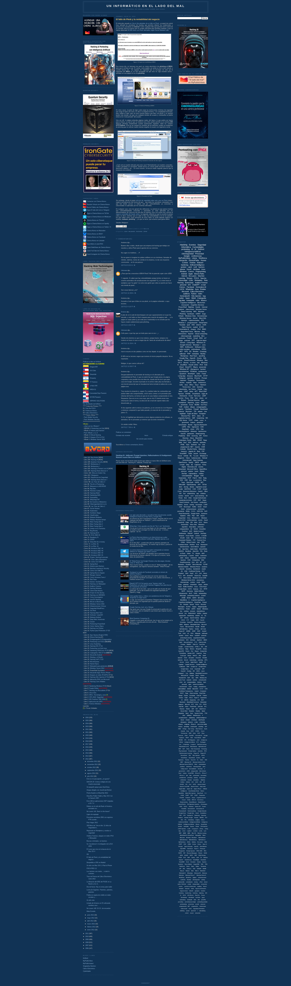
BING (204, 329)
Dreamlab (92, 374)
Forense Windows (95, 704)
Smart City (197, 575)
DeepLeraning (184, 802)
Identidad (196, 269)
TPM (206, 864)
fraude (198, 307)
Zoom (185, 657)
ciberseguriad (196, 879)
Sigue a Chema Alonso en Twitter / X (99, 227)
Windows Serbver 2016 (199, 762)
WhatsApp (189, 289)
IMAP (204, 737)
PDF (191, 398)
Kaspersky (193, 700)
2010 (87, 936)
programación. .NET (184, 906)
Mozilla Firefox (192, 449)
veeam (192, 913)
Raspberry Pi (94, 537)
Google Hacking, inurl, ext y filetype (141, 607)
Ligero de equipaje (93, 814)
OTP (195, 500)
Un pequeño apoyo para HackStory (98, 787)
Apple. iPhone (197, 788)
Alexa (192, 438)
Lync (205, 830)
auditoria (182, 766)
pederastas (196, 775)
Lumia (200, 830)
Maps (186, 649)
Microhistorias (94, 661)
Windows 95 (203, 677)
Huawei (196, 817)
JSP (206, 646)
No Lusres (200, 842)
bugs (204, 314)
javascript (202, 367)
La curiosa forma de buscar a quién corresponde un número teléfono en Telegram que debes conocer (149, 550)
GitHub (186, 456)
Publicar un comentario (123, 432)
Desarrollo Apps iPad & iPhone (100, 673)
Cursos (185, 263)
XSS (193, 325)
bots (196, 398)
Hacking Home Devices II (99, 471)
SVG (184, 857)
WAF (203, 553)
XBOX (197, 462)
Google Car (194, 666)
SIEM (181, 855)
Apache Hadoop (194, 617)
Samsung (190, 591)
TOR (180, 407)
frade (192, 888)
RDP (199, 500)
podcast (187, 340)
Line (180, 744)
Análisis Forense (95, 586)
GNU (186, 573)
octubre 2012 (91, 767)
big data (182, 300)
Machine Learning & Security (99, 568)
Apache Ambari (202, 784)
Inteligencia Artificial (193, 252)
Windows (183, 271)
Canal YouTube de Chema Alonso (98, 251)
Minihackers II (95, 464)
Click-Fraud (203, 587)
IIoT (206, 817)
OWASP (190, 533)
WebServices (197, 715)
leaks (188, 538)
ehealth (182, 538)
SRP (195, 855)
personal (183, 285)
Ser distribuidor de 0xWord (91, 404)
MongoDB (198, 649)
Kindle (197, 826)
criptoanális (181, 882)
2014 (87, 753)
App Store (185, 549)
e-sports (191, 555)
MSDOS (181, 551)
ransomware (182, 425)
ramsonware (203, 906)
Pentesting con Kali (97, 428)
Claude (200, 389)
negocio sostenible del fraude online (128, 214)
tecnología (199, 504)
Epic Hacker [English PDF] (99, 635)
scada (181, 489)
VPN (197, 429)
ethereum (194, 431)
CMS (189, 560)
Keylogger (203, 742)
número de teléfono (198, 684)
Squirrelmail (192, 757)
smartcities (193, 584)
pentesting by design (190, 901)
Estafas (203, 289)
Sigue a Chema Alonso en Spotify (98, 224)
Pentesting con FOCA (97, 641)
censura (192, 611)
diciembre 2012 (92, 761)
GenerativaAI (182, 811)
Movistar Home (201, 309)
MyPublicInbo (202, 837)
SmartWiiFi (181, 862)
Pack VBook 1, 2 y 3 (91, 433)
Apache (190, 334)
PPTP (205, 589)
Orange (192, 675)
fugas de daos (184, 890)
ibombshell (196, 569)
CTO (195, 642)
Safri (197, 857)
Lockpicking (186, 744)
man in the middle (202, 724)
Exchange (192, 695)
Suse (191, 713)
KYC (197, 742)
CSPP (199, 489)
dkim (180, 487)
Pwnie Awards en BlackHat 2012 (97, 793)
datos (199, 416)
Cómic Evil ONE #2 (97, 562)
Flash (186, 735)
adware (200, 411)
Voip (202, 429)
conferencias (196, 256)
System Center (199, 713)
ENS (202, 476)
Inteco (202, 819)
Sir (201, 857)
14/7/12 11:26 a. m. (129, 343)
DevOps (184, 473)
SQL (193, 677)
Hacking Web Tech (96, 613)
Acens (187, 662)
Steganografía (202, 607)
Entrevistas (189, 283)
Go (181, 604)
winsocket (197, 913)
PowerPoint (193, 706)
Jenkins (180, 826)
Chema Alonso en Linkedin (95, 240)
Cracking (203, 351)
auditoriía (183, 879)
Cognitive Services (197, 305)
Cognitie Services (201, 797)
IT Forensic (93, 382)
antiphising (192, 717)
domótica (189, 569)
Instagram (202, 413)
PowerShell (183, 307)
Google (187, 256)
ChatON (182, 797)
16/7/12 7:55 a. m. (128, 427)
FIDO (180, 806)
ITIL (185, 819)
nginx (189, 684)
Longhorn (193, 744)
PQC (193, 515)
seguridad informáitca (199, 637)
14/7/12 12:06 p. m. (129, 366)
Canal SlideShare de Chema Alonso (98, 247)
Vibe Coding (187, 578)
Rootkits (188, 564)
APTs (205, 660)
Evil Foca (204, 405)
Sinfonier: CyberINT (96, 615)
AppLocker (203, 786)
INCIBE (181, 740)
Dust (185, 442)
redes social (184, 908)
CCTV (201, 688)
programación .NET (187, 447)
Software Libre (200, 347)
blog (203, 331)
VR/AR (199, 440)
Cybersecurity (196, 458)
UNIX (184, 633)
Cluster (92, 622)
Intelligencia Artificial (188, 824)
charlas (192, 263)
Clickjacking (196, 560)
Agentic (180, 409)
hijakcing (201, 893)
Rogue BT (203, 753)
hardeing (181, 893)
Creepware (203, 691)
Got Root (93, 610)
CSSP (196, 795)
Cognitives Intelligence (186, 602)
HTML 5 (197, 646)
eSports (180, 724)
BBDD (205, 640)
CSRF (205, 504)
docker (182, 382)
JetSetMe (186, 826)
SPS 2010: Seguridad (96, 697)
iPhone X (182, 775)
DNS (201, 338)
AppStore (199, 640)
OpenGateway (191, 484)
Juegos (193, 329)
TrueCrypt (183, 655)
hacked (203, 369)
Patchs (187, 651)
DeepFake (197, 602)
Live (187, 673)
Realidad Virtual (183, 544)
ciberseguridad (188, 254)
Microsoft (185, 291)
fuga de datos (201, 340)
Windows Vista (190, 316)
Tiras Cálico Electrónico (99, 559)
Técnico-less (186, 387)
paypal (205, 613)
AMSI (179, 728)
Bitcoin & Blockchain (97, 602)
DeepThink (202, 693)
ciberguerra (194, 369)
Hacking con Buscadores (97, 690)
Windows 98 (197, 873)
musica (180, 726)
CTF (188, 620)
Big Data (93, 488)
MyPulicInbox (182, 842)
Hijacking (191, 402)
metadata (195, 354)
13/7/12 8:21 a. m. (128, 265)
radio (181, 385)
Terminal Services (194, 400)
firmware (181, 888)
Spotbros (180, 864)
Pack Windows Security (92, 419)
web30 (197, 615)
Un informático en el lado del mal (146, 6)
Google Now (190, 813)
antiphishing (191, 493)
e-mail (203, 285)
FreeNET (191, 735)
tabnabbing (202, 910)
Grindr (197, 813)
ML (191, 456)
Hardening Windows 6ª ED (98, 686)
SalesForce (202, 708)
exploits (189, 382)
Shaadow (191, 711)
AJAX (196, 782)
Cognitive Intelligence (188, 302)
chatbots (203, 493)
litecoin (186, 660)
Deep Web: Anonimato (97, 619)
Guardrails (197, 669)
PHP (188, 354)
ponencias (191, 904)
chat (203, 444)
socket (187, 910)
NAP (180, 748)
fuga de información (200, 425)
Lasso (203, 671)
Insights (198, 819)
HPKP (187, 737)
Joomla (200, 467)
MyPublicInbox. (193, 839)
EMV (188, 666)
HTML (182, 444)
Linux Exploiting (95, 644)
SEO (188, 436)
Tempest (181, 536)
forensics (184, 451)
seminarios (181, 640)
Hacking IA (94, 460)
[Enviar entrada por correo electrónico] (149, 228)
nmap (180, 584)
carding (186, 611)
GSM (203, 447)
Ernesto (123, 312)
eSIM (188, 771)
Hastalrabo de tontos (185, 500)
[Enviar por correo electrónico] (117, 226)
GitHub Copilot (191, 542)
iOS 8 (184, 895)
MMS (189, 833)
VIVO (192, 633)
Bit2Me (197, 405)
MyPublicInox (202, 839)
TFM (205, 713)
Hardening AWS (95, 495)
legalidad (183, 413)
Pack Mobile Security (91, 417)
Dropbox (181, 573)
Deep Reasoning (184, 513)
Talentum (203, 385)
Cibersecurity (202, 642)
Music (205, 573)
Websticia (201, 524)
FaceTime (202, 644)
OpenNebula (203, 846)
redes (200, 294)
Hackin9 (183, 671)
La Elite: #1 (95, 544)
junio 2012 (90, 915)
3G (192, 465)
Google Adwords (202, 811)
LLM (195, 267)
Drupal (204, 602)
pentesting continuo (193, 595)
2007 (87, 945)
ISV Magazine (191, 740)
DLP (203, 571)
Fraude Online (93, 688)
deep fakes (192, 527)
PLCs (180, 575)
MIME (184, 833)
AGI (193, 782)
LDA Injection (204, 826)
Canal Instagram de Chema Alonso (98, 254)
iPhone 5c (198, 773)
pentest (183, 267)
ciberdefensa (201, 611)
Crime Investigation (96, 597)
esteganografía (201, 407)
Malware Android (95, 617)
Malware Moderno (96, 517)
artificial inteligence (201, 717)
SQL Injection (196, 296)
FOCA (196, 278)
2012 (87, 759)
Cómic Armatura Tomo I (98, 577)
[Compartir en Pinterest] (125, 226)
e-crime (193, 362)
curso (201, 420)
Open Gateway (198, 460)
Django (180, 695)
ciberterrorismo (184, 547)
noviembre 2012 (92, 764)
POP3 (204, 704)
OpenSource (183, 462)
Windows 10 (201, 342)
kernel (186, 504)
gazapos (197, 890)
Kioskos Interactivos (199, 622)
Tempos (189, 278)
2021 (87, 732)
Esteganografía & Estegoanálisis (101, 639)
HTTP (205, 376)
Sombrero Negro (95, 513)
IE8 (194, 671)
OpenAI (192, 358)
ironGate (198, 897)
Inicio (146, 435)
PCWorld (193, 371)
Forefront (185, 531)
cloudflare (183, 365)
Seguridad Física (187, 331)
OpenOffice (203, 469)
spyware (203, 547)
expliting (199, 886)
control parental (192, 520)
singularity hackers (184, 418)
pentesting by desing (186, 637)
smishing (182, 910)
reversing (195, 436)
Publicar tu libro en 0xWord (92, 362)
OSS (185, 844)
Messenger (187, 507)
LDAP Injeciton (182, 828)
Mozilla (203, 626)
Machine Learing (202, 833)
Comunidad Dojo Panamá (97, 393)
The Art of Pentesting (97, 484)
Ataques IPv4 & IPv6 (97, 437)
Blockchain (201, 302)
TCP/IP (205, 564)
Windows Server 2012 (97, 668)
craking (203, 879)
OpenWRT (183, 848)
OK (88, 854)
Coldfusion (182, 666)
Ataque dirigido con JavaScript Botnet (99, 790)
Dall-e (194, 733)
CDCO (183, 620)
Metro (204, 835)
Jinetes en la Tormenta (97, 528)
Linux (203, 269)
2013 (87, 756)
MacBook (188, 551)
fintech (205, 886)
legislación (195, 427)
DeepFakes (203, 323)
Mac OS (194, 833)
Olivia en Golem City (98, 473)
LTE (198, 700)
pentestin (203, 635)
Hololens (180, 817)
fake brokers (202, 771)
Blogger (196, 476)
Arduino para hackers (97, 430)
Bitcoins (197, 331)
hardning (195, 893)
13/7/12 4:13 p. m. (128, 306)
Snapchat (199, 653)
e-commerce (197, 480)
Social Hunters (95, 508)
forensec (187, 888)
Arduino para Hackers (97, 566)
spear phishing (199, 496)
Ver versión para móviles (144, 439)
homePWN (191, 773)
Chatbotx (187, 797)
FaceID (202, 620)
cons (204, 345)
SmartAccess (188, 859)
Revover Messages (192, 853)
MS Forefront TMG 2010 (97, 699)
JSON (198, 671)
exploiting (196, 336)
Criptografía (201, 298)
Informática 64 (192, 467)
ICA (201, 589)
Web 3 (197, 870)
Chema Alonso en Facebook (96, 237)
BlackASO (195, 688)
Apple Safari (194, 549)
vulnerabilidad (182, 688)
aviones (195, 680)
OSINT (92, 539)
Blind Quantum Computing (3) (139, 618)
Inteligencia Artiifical (189, 742)
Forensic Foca (201, 540)
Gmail (195, 338)
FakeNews (188, 409)
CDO (202, 427)
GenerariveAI (191, 808)
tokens (198, 325)
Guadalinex (203, 813)
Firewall (196, 409)
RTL (205, 706)
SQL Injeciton (196, 755)
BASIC (189, 598)
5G (205, 615)
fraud (180, 773)
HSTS (190, 589)
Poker (186, 706)
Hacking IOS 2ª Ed (96, 646)
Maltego (192, 673)
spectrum (193, 910)
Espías (186, 695)
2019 (87, 738)
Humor (203, 260)
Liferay (201, 828)
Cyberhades (87, 971)
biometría (200, 387)
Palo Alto (181, 706)
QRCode (200, 706)
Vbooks (197, 553)
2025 (87, 720)
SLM (197, 544)
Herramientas (202, 316)
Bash (180, 642)
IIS (190, 351)
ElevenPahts (203, 549)
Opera (205, 522)
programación (192, 323)
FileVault (191, 806)
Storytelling (93, 497)
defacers (190, 722)
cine (205, 411)
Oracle (199, 358)
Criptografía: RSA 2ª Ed (98, 653)
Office (191, 385)
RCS (205, 751)
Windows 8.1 (196, 518)
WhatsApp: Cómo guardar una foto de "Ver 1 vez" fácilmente (150, 526)
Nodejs (205, 649)
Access (182, 662)
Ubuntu (185, 362)
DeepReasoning (185, 562)
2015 (87, 750)
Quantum (182, 373)
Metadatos (198, 280)
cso (185, 613)
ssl (206, 398)
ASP (181, 617)
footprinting (200, 418)
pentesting (185, 249)
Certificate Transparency (186, 691)
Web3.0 (195, 655)
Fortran (204, 806)
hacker (196, 453)
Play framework (183, 751)
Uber (183, 715)
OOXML (188, 394)
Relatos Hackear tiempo (98, 519)
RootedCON (182, 677)
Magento (186, 624)
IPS (185, 740)
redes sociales (184, 349)
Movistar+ (189, 411)
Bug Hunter (94, 457)
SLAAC (188, 607)
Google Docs (182, 813)
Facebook (190, 287)
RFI (184, 575)
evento (200, 520)
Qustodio (200, 751)
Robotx (200, 853)
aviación (189, 680)
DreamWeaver (193, 802)
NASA (188, 842)
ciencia (180, 613)
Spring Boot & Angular (97, 573)
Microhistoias (193, 746)
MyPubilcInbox (184, 629)
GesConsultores (192, 811)
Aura (197, 289)
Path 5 (195, 478)
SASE (205, 853)
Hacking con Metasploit (97, 584)
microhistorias (184, 371)
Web (192, 870)
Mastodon (181, 564)
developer (191, 373)
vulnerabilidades (187, 476)
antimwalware (202, 764)
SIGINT (186, 855)
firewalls (204, 657)
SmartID (204, 575)
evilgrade (186, 724)
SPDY (191, 855)
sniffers (201, 473)
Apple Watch (194, 662)
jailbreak (183, 354)
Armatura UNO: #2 (97, 553)
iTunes (203, 895)
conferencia (202, 371)
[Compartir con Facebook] (123, 226)
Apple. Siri (189, 788)
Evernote (180, 735)
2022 (87, 729)
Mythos (191, 629)
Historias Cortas (95, 491)
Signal (203, 711)
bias (190, 480)
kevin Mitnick (195, 547)
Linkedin (183, 449)
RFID (202, 542)
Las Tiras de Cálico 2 (98, 506)
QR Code (203, 629)
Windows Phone (195, 567)
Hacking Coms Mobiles (97, 681)
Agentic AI (192, 451)
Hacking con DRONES (97, 595)
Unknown (124, 270)
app (197, 493)
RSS (189, 442)
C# (205, 662)
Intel (198, 542)
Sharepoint (204, 544)
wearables (196, 779)
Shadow (198, 711)
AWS (181, 558)
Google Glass (185, 669)
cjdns (204, 766)
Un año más (91, 900)
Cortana (183, 644)
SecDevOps (184, 524)
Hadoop (195, 589)
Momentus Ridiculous (189, 491)
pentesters (190, 433)
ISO (182, 819)
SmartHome (196, 394)
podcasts (182, 338)
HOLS (191, 697)
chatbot (186, 407)
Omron (199, 844)
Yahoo (188, 458)
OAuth (200, 507)
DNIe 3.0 (195, 644)
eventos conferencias (190, 886)
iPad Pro (197, 895)
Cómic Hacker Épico (97, 626)
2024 (87, 723)
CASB (182, 795)
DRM (190, 733)
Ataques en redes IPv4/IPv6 (99, 675)
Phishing (139, 231)
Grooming (183, 622)
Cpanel (196, 691)
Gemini (182, 342)
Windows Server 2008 (199, 578)
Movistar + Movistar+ (191, 837)
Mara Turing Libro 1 (96, 526)
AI (192, 249)
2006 (87, 948)
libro (202, 336)
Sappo (194, 607)
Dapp (186, 693)
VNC (206, 759)
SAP (193, 708)
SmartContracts (189, 360)
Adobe (187, 558)
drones (192, 487)
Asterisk (183, 731)
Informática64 (187, 460)
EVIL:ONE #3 (95, 535)
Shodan (195, 351)
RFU (205, 850)
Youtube (182, 325)
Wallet (199, 609)
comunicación (202, 680)
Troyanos (191, 380)
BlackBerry (183, 600)
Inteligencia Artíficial (195, 822)
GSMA (183, 542)
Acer (190, 784)
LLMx (188, 828)
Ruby (205, 478)
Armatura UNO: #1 (97, 555)
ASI (186, 784)
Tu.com (195, 456)
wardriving (190, 615)
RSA (200, 478)
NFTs (194, 416)
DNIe (190, 498)
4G (182, 571)
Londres (195, 830)
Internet (184, 276)
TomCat (187, 759)
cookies (192, 582)
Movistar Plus (185, 416)
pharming (189, 777)
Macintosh (182, 702)
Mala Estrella (91, 911)
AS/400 (182, 784)
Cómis (188, 799)
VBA (194, 868)
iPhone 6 (193, 724)
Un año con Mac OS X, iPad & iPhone (99, 865)
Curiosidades (198, 247)
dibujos (192, 407)
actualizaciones (183, 717)
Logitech (189, 830)
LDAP (186, 391)
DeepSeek (185, 429)
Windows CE (188, 762)
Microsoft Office (192, 469)
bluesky (189, 879)
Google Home (195, 513)
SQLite (202, 515)
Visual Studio (190, 536)
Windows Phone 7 (190, 875)
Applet (201, 662)
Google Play (183, 358)
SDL (190, 755)
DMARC (189, 644)
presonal (203, 904)
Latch (190, 267)
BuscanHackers (188, 642)
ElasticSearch (201, 802)
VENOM (199, 868)
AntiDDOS (194, 558)
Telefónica (203, 258)
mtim (195, 899)
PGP (189, 478)
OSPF (180, 844)
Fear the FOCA (90, 408)
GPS (186, 351)
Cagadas (180, 664)
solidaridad (183, 779)
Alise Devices (199, 728)
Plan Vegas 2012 (92, 822)
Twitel (190, 453)
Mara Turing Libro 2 (96, 524)
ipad (188, 325)
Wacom (182, 870)
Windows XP (184, 369)
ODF (193, 418)
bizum (182, 720)
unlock (186, 913)
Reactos (182, 708)
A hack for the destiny (97, 593)
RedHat (192, 544)
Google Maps (182, 589)
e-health (204, 536)
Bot (192, 538)
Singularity (181, 713)
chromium (194, 720)
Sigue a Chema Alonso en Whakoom (99, 217)
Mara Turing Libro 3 (96, 522)
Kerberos (181, 649)
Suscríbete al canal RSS (95, 244)
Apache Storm (194, 786)
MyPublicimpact (88, 963)
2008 (87, 942)
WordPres (188, 877)
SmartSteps (184, 757)
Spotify (191, 462)
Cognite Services (189, 664)
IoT (205, 338)
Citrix (198, 373)
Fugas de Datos (192, 413)
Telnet (187, 866)
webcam (195, 442)
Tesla (179, 633)
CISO (194, 489)
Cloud (181, 367)
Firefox (189, 338)
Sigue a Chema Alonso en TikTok (98, 213)
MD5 (180, 833)
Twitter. (197, 866)
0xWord (85, 958)
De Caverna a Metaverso (98, 502)
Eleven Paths (199, 274)
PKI (201, 551)
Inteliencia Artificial (183, 822)
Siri (199, 444)
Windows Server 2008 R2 (186, 764)
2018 (87, 741)
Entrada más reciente (123, 435)
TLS (180, 578)
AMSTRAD (187, 489)
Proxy (187, 398)
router (190, 686)
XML (200, 655)
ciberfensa (189, 766)
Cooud (184, 799)
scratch (203, 595)
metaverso (202, 382)
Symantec (181, 759)
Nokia (187, 748)
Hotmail (204, 458)
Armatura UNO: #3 (97, 551)
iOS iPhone (190, 895)
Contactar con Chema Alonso (96, 201)
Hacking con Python (96, 628)
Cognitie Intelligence (201, 664)
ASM (185, 571)
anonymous (200, 580)
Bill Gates (201, 598)
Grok (191, 669)
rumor (190, 908)
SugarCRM (196, 864)
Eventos (192, 245)
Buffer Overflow (188, 587)
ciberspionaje (184, 582)
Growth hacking (189, 646)
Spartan (204, 862)
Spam (145, 231)
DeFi (205, 511)
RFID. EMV (199, 850)
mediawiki (189, 899)
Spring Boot (94, 564)
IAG (202, 646)
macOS (183, 433)
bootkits (181, 635)
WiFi (195, 311)
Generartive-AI (200, 808)
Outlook (196, 533)
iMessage (183, 595)
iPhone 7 (204, 773)
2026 (87, 717)
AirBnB (189, 688)
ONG (188, 515)
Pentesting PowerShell (97, 624)
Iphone (182, 269)
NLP (184, 748)
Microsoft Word (189, 626)
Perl (192, 651)
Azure (191, 405)
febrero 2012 (91, 927)
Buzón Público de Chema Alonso (97, 207)
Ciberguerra (94, 475)
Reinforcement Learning (185, 753)
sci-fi (192, 496)
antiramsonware (202, 877)
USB (186, 480)
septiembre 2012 (93, 770)
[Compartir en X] (121, 226)
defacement (192, 613)
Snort (187, 862)
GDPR (197, 482)
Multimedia (182, 533)
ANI (201, 782)
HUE (191, 737)
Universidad (182, 280)
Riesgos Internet (95, 575)
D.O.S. (193, 511)
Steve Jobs (193, 524)
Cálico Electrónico (91, 413)
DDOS (196, 529)
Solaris (199, 862)
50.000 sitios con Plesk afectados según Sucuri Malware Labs (148, 30)
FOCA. (185, 806)
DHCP (182, 693)
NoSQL (197, 629)
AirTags (184, 728)
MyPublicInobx (202, 746)
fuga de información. (201, 888)
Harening (203, 815)
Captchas (197, 465)
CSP (191, 795)
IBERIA (202, 817)
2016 (87, 747)
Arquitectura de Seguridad (99, 477)
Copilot (192, 620)
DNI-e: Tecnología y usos (97, 695)
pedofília (203, 899)
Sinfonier (194, 444)
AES (187, 640)
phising (196, 777)
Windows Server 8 (201, 875)
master (204, 569)
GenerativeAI (185, 296)
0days (200, 584)
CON (204, 325)
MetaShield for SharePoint (187, 835)
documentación (184, 431)
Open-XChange (188, 846)
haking (184, 773)
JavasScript (204, 824)
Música (203, 300)
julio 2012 (90, 776)
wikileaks (203, 442)
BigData (191, 307)
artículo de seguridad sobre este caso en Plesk (152, 200)
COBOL (197, 731)
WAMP (204, 868)
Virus (188, 518)
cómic (192, 429)
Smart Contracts (184, 502)
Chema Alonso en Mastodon (95, 230)
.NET (181, 351)
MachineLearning (201, 744)
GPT (193, 340)
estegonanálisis (191, 682)
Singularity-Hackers (89, 966)
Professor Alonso (91, 410)
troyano (197, 447)
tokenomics (182, 334)
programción (195, 906)
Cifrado (181, 316)
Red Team (93, 579)
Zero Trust (182, 680)
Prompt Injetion (192, 751)
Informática (191, 819)
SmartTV (188, 367)
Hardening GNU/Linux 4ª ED (99, 650)
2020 (87, 735)
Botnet (190, 425)
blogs (181, 340)
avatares (204, 567)
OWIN (189, 844)
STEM (180, 857)
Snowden (193, 862)
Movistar (201, 311)
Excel (190, 396)
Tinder (188, 609)
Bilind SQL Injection (190, 793)
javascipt (184, 684)
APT (196, 391)
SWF (188, 857)
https (195, 382)
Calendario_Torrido (185, 440)
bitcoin (195, 318)
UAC (193, 387)
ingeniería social (201, 487)
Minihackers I (95, 466)
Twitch (201, 759)
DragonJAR (93, 367)
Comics (191, 271)
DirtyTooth (190, 482)
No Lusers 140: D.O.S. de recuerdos (99, 908)
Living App (181, 376)
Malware (132, 231)
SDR (188, 677)
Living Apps (191, 342)
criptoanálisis (193, 473)
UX (188, 633)
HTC (184, 815)
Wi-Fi (190, 593)
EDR (197, 620)
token (191, 391)
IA (195, 249)
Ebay (203, 733)
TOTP (191, 420)
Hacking (183, 245)
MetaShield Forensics (201, 673)
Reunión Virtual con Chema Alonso (98, 204)
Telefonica (181, 609)
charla (196, 420)
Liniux (183, 830)
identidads (191, 897)
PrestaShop (182, 653)
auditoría (186, 294)
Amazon (190, 376)
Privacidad (199, 254)
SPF (199, 484)
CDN (206, 688)
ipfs (187, 775)
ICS (196, 573)
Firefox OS (198, 806)
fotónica (199, 682)
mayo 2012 (91, 918)
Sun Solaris (194, 502)
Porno (197, 604)
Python (193, 294)
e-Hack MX (93, 386)
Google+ (180, 646)
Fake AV (199, 695)
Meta (195, 522)
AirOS (194, 784)
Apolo (205, 728)
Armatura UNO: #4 (97, 548)
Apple (190, 274)
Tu (197, 759)
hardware (190, 314)
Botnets (183, 400)
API (200, 436)
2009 (87, 939)
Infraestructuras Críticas (98, 606)
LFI (205, 562)
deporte (182, 569)
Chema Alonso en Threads (95, 220)
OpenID (196, 846)
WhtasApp (190, 873)
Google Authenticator (199, 498)
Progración (182, 850)
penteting (186, 726)
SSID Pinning (202, 855)
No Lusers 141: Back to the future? (98, 811)
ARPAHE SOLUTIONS (97, 401)
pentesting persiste (202, 901)
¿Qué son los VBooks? (91, 426)
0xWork (182, 782)
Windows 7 (182, 323)
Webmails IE (182, 873)
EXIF (198, 733)
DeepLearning (200, 433)
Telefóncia (182, 866)
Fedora (205, 695)
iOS (189, 285)
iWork (191, 635)
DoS (193, 562)
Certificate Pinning (194, 571)
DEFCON (200, 511)
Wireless (200, 360)
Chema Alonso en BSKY (94, 234)
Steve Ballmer (188, 864)
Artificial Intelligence (197, 265)
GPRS (204, 349)
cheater (188, 720)
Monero (192, 649)
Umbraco (189, 868)
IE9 (192, 522)
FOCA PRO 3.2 (92, 868)
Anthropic (192, 640)
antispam (204, 462)
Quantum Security (97, 462)
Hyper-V (196, 697)
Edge (187, 522)
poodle (197, 904)
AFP (206, 726)
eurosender (204, 884)
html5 (197, 555)
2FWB (183, 598)
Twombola (203, 866)
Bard (198, 451)
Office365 (182, 484)
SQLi (187, 444)
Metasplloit (198, 835)
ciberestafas (183, 389)
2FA (202, 320)
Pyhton (202, 675)
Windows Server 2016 (97, 439)
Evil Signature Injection (193, 804)
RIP (184, 853)
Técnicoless (200, 380)
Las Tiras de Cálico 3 (98, 482)
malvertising (193, 660)
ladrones (180, 660)
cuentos (180, 496)
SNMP (194, 631)
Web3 (193, 298)
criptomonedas (194, 320)
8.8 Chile (92, 370)
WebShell (202, 870)
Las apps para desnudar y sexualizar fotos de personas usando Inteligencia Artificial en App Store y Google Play (151, 516)
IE (182, 700)
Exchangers (204, 804)
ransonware (202, 777)
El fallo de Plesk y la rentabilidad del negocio (138, 19)
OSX (196, 704)
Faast (204, 373)
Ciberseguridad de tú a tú (98, 504)
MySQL (203, 354)
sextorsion (203, 555)
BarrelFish (181, 793)
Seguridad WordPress (97, 608)
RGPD (180, 853)
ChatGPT (195, 285)
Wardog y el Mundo (96, 657)
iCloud (186, 635)
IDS (197, 562)
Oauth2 (200, 491)
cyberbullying (183, 555)
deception (191, 657)
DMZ (202, 560)
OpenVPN (181, 651)
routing (195, 686)
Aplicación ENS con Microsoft (100, 679)
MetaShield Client (195, 624)
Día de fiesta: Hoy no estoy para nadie (99, 887)
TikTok (204, 484)
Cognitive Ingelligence (198, 600)
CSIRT (187, 795)
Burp (188, 731)
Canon (202, 731)
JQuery (197, 824)
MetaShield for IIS (184, 746)
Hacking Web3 (95, 493)
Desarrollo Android (96, 655)
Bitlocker (203, 617)
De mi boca (200, 799)
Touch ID (193, 759)
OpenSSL (196, 551)
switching (200, 660)
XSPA (195, 593)
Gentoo (181, 697)
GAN (180, 507)
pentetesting (183, 904)
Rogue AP (181, 631)
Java (186, 385)
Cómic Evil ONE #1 (96, 570)
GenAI (189, 269)
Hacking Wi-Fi (94, 533)
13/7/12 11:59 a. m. (129, 293)
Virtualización (183, 593)
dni (185, 682)
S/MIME (188, 631)
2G (202, 615)
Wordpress (184, 356)
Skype (204, 500)
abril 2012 (90, 921)
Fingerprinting (201, 271)
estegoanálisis (184, 529)
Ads (179, 549)
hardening (184, 265)
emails (189, 884)
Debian (202, 471)
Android (184, 274)
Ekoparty (92, 378)
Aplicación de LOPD (95, 701)
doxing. (196, 882)
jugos (203, 897)
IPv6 (199, 329)
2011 (87, 933)
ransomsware (183, 686)
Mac (188, 427)
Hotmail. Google (188, 817)
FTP (194, 540)
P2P (203, 451)
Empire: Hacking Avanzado (99, 557)
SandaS (204, 631)
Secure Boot (184, 711)
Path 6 (197, 675)
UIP (180, 868)
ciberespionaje (186, 336)
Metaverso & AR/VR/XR (98, 486)
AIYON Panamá (94, 397)
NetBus (194, 842)
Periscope (202, 848)
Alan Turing (191, 728)
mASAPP (197, 635)
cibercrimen (190, 309)
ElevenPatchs (182, 804)
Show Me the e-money (97, 542)
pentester (200, 422)
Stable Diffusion (199, 591)
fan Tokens (192, 389)
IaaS (198, 740)
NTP (192, 704)
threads (190, 779)
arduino (190, 471)
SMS (181, 347)
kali (198, 362)
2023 (87, 726)
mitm (197, 300)
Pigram (197, 651)
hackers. (203, 890)
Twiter (192, 866)
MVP (190, 531)
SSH (181, 480)
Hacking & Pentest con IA (99, 468)
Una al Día (92, 693)
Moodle (197, 626)
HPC (180, 815)
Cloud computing (201, 334)
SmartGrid (203, 859)
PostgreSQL (203, 651)
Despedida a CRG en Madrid (96, 862)
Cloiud (193, 797)
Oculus (194, 844)
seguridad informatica (198, 908)
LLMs (191, 280)
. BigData (202, 779)
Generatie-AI (198, 735)
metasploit (190, 300)
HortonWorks (197, 737)
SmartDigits (196, 859)
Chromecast (184, 733)
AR (204, 782)
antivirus (184, 471)
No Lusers (192, 276)
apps (202, 400)
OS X (200, 522)
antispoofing (202, 593)
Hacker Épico (94, 664)
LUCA (182, 289)
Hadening (197, 815)
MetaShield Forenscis (193, 702)
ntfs (199, 899)
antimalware (195, 349)
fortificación (189, 347)
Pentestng (204, 748)
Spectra (203, 278)
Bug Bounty (94, 531)
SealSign (203, 533)
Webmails (202, 449)
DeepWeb (202, 529)
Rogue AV (196, 753)
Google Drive (202, 666)
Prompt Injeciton (190, 850)
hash (204, 682)
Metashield (182, 469)
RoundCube (184, 755)
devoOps (200, 768)
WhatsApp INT (95, 499)
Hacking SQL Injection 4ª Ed (99, 677)
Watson (188, 870)
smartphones (202, 686)
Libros (194, 258)
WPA (197, 677)
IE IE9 (201, 327)
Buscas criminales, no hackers (97, 841)
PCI (200, 704)
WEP (181, 762)
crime (180, 682)
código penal (184, 768)
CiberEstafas (94, 515)
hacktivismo (202, 431)
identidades (184, 897)
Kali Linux (197, 396)
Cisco (196, 587)
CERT (192, 731)
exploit (195, 327)
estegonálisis (196, 884)
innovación (185, 305)
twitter (181, 298)
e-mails (182, 465)
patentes (186, 584)
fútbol (203, 582)
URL (184, 868)
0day (126, 231)
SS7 (197, 708)
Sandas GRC (191, 653)
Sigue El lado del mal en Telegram (97, 210)
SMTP (183, 591)
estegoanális (194, 771)
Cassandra (202, 795)
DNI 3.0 (194, 799)
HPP (203, 669)
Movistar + (197, 345)
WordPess (181, 877)
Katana (192, 826)
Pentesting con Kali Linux (98, 648)
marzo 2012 (91, 924)
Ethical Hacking (95, 435)
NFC (202, 482)
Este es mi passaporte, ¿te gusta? (98, 779)
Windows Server (185, 318)
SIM (197, 515)
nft (203, 416)
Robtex (188, 708)
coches (197, 536)
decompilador (192, 768)
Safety (193, 857)
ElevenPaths (194, 260)
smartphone (182, 402)
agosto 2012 (91, 773)
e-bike (196, 722)
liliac (190, 775)
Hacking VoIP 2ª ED (96, 659)
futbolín (191, 890)
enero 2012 (91, 930)
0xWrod (188, 782)
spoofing (202, 356)
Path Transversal (195, 748)
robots (201, 398)
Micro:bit (187, 704)
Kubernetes (94, 511)
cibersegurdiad (197, 766)
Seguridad (182, 518)
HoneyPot (190, 622)
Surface (198, 757)
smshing (200, 726)
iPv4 (201, 365)
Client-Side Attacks (96, 590)
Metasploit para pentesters (101, 666)
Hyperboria (203, 697)
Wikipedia (197, 633)
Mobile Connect (198, 531)
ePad (201, 882)
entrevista (201, 527)
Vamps (189, 655)
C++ (206, 793)
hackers (201, 267)
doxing (186, 487)
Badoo (202, 791)
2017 (87, 744)
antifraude (204, 633)
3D (191, 529)
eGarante (198, 657)
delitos (199, 613)
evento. (181, 886)
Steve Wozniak (197, 564)
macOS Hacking (95, 599)
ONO (205, 842)
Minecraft (182, 837)
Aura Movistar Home (193, 791)
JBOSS (186, 700)
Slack (187, 713)
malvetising (183, 899)
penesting (180, 901)
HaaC (192, 573)
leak (205, 365)
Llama (197, 402)
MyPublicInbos (183, 839)
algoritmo (185, 527)
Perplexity (182, 436)
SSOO (203, 755)
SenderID (190, 575)
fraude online (193, 365)
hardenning (188, 893)
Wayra (195, 367)
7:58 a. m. (146, 228)
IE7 (201, 562)
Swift (203, 757)
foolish (187, 496)
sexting (192, 504)
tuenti (196, 471)
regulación (182, 615)
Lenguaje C (181, 673)
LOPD (184, 427)
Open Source (186, 327)
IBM (194, 440)
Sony (204, 653)
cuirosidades (189, 882)
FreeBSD (183, 808)
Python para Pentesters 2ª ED (100, 630)
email (198, 582)
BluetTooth (200, 793)
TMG (202, 864)
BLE (185, 498)
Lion (200, 573)
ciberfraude (201, 720)
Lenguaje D (195, 828)
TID (195, 411)
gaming (190, 378)
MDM (180, 624)
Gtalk (186, 697)
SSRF (198, 631)
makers (192, 422)
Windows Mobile (183, 567)
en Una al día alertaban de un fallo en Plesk (144, 23)
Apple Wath (182, 788)
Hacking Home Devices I (99, 480)
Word (195, 764)
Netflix (194, 507)
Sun (184, 493)
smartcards (194, 726)
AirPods (186, 617)
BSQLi (188, 511)
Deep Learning (186, 311)
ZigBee (194, 877)
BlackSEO (198, 438)
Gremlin (185, 604)
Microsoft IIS (184, 675)
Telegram (182, 378)
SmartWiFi (183, 453)
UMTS (193, 609)
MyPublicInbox (88, 961)
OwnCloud (190, 848)
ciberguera (183, 722)
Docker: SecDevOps (97, 582)
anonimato (184, 405)
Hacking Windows (96, 588)
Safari (189, 553)
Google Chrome (185, 345)
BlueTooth (198, 376)
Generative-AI (201, 287)
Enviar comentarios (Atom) (134, 444)
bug (204, 296)
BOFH (194, 598)
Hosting (189, 671)
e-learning (202, 722)
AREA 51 (92, 389)
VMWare (189, 715)
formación (183, 260)
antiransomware (191, 509)
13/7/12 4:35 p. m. (128, 325)
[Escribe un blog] (119, 226)
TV (193, 553)
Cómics (182, 287)
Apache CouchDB (184, 786)
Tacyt (196, 385)
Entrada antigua (167, 435)
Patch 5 (196, 848)
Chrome (197, 378)
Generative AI (184, 329)
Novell (192, 604)
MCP (202, 700)
